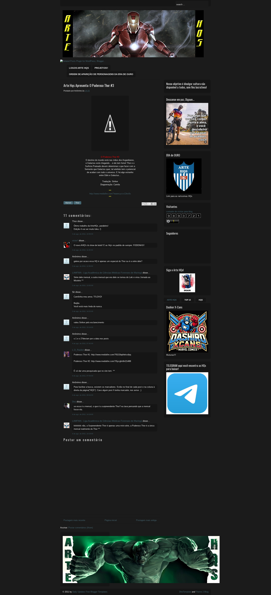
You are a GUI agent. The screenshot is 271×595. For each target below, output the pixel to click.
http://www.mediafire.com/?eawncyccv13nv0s (110, 193)
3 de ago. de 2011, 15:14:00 (82, 327)
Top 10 (187, 300)
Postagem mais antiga (146, 520)
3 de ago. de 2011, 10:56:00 (82, 234)
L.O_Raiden (78, 350)
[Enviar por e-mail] (143, 203)
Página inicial (111, 520)
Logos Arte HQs (79, 68)
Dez (74, 401)
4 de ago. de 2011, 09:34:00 (82, 395)
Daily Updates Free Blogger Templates (89, 592)
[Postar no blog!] (146, 203)
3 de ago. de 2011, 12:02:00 (82, 285)
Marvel (68, 203)
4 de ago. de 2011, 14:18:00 (82, 414)
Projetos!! (101, 68)
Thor (77, 203)
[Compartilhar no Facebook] (152, 203)
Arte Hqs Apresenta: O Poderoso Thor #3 (89, 85)
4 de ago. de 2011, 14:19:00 (82, 434)
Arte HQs (172, 300)
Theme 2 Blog (202, 592)
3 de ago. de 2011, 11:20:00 (82, 250)
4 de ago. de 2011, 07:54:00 (82, 376)
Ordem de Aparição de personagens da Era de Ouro (101, 74)
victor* (75, 240)
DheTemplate (185, 592)
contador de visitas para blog (179, 211)
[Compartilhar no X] (149, 203)
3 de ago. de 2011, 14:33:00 (82, 311)
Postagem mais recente (74, 520)
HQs (201, 300)
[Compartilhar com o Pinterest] (155, 203)
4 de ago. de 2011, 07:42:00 (82, 343)
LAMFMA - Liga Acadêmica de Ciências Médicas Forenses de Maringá (107, 272)
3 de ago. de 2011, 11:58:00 (82, 266)
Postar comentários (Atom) (80, 527)
